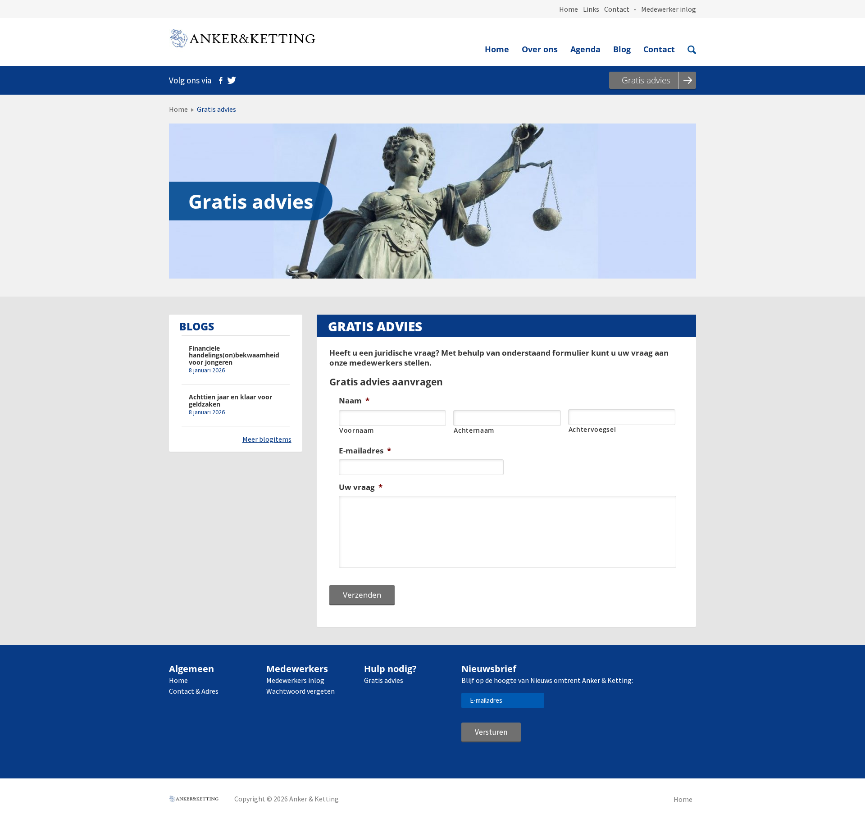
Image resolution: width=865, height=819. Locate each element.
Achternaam (474, 430)
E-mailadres (365, 451)
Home (568, 9)
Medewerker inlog (668, 9)
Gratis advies (383, 680)
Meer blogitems (266, 439)
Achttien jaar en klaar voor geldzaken (230, 400)
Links (591, 9)
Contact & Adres (194, 690)
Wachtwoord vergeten (300, 690)
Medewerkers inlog (295, 680)
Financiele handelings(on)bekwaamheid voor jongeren (234, 355)
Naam (354, 401)
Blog (622, 49)
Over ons (540, 49)
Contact (616, 9)
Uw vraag (360, 487)
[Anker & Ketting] (242, 40)
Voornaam (356, 430)
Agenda (585, 49)
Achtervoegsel (592, 430)
